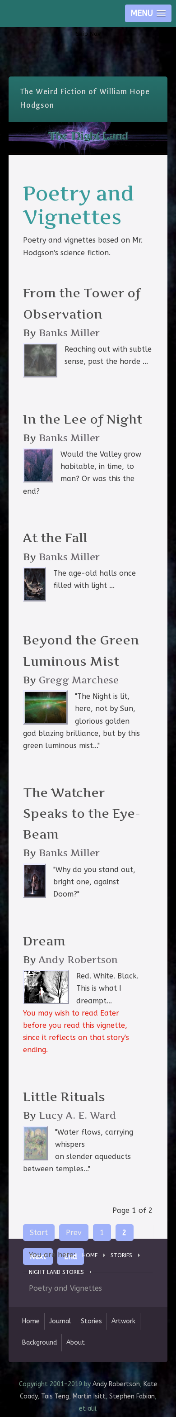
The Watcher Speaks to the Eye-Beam (81, 813)
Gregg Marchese (79, 680)
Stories (91, 1321)
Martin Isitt (89, 1396)
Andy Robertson (78, 959)
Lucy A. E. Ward (77, 1115)
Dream (44, 941)
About (75, 1342)
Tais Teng (55, 1396)
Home (31, 1321)
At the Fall (55, 537)
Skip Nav (88, 33)
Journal (60, 1321)
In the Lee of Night (82, 419)
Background (39, 1342)
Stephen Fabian (132, 1396)
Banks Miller (69, 333)
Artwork (123, 1321)
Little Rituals (64, 1096)
